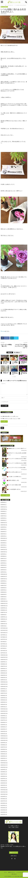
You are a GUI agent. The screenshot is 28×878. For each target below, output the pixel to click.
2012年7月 (3, 774)
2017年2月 (3, 650)
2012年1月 (3, 787)
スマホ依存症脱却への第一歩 (14, 489)
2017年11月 (3, 630)
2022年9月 (3, 527)
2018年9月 (3, 607)
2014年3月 (3, 729)
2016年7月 (3, 666)
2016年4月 (3, 673)
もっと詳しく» (4, 421)
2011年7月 (3, 801)
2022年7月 (3, 529)
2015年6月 (3, 695)
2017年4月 (3, 646)
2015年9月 (3, 688)
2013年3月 (3, 756)
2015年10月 (3, 686)
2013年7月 (3, 747)
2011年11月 (3, 792)
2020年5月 (3, 563)
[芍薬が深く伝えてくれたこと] (5, 368)
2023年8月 (3, 513)
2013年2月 (3, 758)
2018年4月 (3, 619)
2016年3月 (3, 675)
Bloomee (3, 331)
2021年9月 (3, 540)
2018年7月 (3, 612)
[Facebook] (12, 858)
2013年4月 (3, 753)
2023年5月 (3, 520)
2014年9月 (3, 715)
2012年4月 (3, 780)
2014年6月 (3, 722)
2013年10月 (3, 740)
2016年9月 (3, 661)
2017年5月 (3, 643)
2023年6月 (3, 518)
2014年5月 (3, 724)
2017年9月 (3, 634)
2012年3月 (3, 783)
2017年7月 (3, 639)
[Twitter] (15, 858)
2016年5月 (3, 670)
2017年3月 (3, 648)
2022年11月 (3, 522)
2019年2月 (3, 596)
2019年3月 (3, 594)
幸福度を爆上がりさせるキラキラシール (24, 362)
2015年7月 (3, 693)
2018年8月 (3, 610)
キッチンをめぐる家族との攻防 (14, 484)
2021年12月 (3, 538)
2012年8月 (3, 771)
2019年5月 (3, 590)
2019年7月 (3, 585)
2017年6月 (3, 641)
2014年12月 (3, 708)
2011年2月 (3, 812)
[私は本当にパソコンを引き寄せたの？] (14, 368)
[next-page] (15, 376)
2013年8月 (3, 744)
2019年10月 (3, 578)
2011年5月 (3, 805)
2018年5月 (3, 616)
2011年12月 (3, 789)
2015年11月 (3, 684)
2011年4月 (3, 807)
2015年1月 (3, 706)
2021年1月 (3, 547)
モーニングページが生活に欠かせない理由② (17, 463)
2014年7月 (3, 720)
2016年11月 (3, 657)
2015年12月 (3, 682)
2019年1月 (3, 599)
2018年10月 (3, 605)
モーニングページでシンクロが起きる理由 (16, 467)
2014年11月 (3, 711)
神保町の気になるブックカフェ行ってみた (6, 362)
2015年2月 (3, 704)
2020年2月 (3, 569)
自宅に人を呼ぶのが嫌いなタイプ (15, 472)
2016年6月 (3, 668)
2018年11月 (3, 603)
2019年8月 (3, 583)
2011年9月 (3, 796)
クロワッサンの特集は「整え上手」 (6, 345)
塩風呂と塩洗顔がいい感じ (13, 480)
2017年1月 (3, 652)
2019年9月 (3, 581)
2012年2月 (3, 785)
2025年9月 (3, 502)
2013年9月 (3, 742)
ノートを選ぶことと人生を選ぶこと (15, 362)
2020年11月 (3, 549)
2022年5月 (3, 531)
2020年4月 (3, 565)
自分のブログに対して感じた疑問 (24, 373)
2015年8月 (3, 691)
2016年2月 (3, 677)
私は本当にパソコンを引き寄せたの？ (15, 373)
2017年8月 (3, 637)
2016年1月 (3, 679)
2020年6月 (3, 560)
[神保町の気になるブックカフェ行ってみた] (5, 358)
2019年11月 (3, 576)
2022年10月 (3, 524)
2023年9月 (3, 511)
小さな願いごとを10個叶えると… (15, 476)
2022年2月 (3, 536)
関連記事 (10, 352)
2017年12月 (3, 628)
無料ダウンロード (11, 872)
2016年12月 (3, 655)
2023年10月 (3, 509)
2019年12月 (3, 574)
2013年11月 (3, 738)
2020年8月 (3, 556)
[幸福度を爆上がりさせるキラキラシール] (23, 358)
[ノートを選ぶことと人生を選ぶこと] (14, 358)
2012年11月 (3, 765)
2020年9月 (3, 554)
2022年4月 (3, 533)
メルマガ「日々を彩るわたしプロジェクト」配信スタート (21, 346)
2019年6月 (3, 587)
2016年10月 (3, 659)
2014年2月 (3, 731)
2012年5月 (3, 778)
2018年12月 (3, 601)
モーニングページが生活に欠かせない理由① (17, 458)
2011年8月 (3, 798)
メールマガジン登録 (20, 872)
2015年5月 (3, 697)
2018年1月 (3, 625)
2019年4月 (3, 592)
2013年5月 (3, 751)
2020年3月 (3, 567)
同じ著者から (17, 352)
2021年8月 (3, 542)
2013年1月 (3, 760)
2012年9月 (3, 769)
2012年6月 (3, 776)
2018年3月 (3, 621)
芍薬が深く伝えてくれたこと (6, 373)
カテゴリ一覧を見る (5, 495)
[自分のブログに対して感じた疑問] (23, 368)
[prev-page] (13, 376)
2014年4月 (3, 726)
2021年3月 (3, 545)
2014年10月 (3, 713)
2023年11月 (3, 506)
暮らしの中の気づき (9, 5)
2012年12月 (3, 762)
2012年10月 (3, 767)
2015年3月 (3, 702)
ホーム (2, 5)
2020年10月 (3, 551)
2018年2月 (3, 623)
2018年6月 (3, 614)
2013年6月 (3, 749)
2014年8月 (3, 717)
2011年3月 (3, 810)
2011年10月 (3, 794)
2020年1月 (3, 572)
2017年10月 (3, 632)
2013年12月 (3, 735)
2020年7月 (3, 558)
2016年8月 (3, 664)
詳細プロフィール (13, 852)
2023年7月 (3, 515)
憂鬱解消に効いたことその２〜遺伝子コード (17, 448)
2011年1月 (3, 814)
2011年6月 (3, 803)
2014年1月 (3, 733)
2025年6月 (3, 504)
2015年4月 (3, 700)
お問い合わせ (14, 855)
